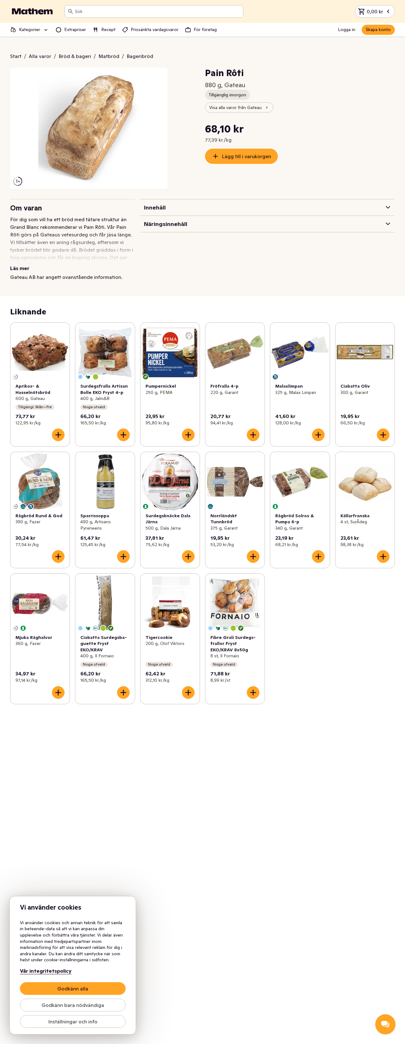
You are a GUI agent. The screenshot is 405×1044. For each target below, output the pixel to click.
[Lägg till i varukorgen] (58, 435)
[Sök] (70, 11)
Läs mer (19, 268)
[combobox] (157, 11)
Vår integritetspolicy (46, 971)
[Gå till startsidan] (32, 11)
